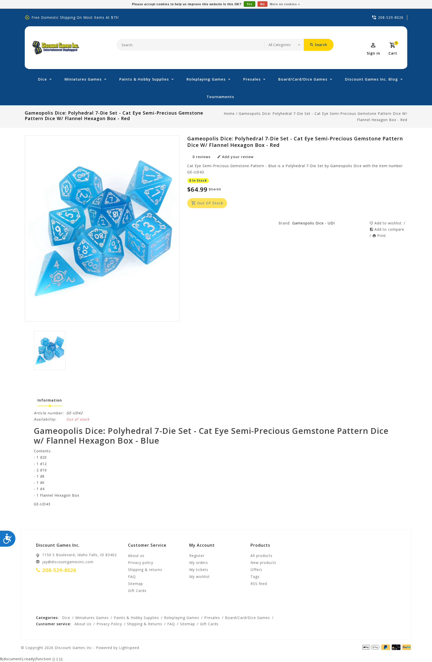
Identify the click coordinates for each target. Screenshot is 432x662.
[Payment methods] (405, 647)
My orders (198, 562)
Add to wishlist (388, 223)
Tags (255, 576)
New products (263, 562)
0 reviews (201, 156)
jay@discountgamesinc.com (68, 561)
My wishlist (199, 576)
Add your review (238, 156)
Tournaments (220, 96)
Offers (256, 569)
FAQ (132, 576)
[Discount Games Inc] (55, 48)
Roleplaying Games (206, 79)
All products (261, 555)
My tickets (198, 569)
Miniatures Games (83, 79)
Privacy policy (140, 562)
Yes (249, 4)
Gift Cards (137, 590)
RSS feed (258, 583)
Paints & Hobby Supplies (144, 79)
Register (196, 555)
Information (50, 400)
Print (381, 235)
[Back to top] (417, 647)
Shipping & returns (145, 569)
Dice (42, 79)
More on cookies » (285, 4)
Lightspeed (129, 647)
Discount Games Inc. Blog (371, 79)
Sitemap (135, 583)
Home (229, 113)
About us (136, 555)
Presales (252, 79)
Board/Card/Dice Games (303, 79)
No (262, 4)
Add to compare (389, 229)
